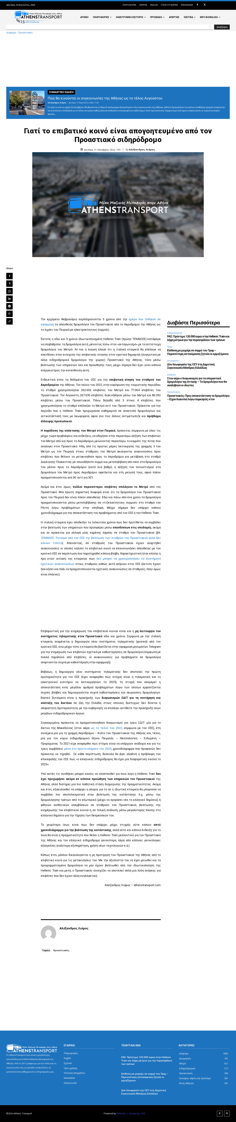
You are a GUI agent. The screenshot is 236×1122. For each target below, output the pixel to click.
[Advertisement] (118, 60)
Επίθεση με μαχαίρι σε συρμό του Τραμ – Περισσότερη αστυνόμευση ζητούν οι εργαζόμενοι (197, 352)
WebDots (121, 1113)
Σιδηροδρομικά (174, 332)
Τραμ (169, 346)
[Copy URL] (9, 321)
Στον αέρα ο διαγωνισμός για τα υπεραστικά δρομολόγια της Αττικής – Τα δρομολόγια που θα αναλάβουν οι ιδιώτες (197, 382)
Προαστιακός (25, 32)
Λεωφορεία (172, 360)
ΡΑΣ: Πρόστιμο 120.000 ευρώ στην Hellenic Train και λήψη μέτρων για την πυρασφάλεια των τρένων (198, 338)
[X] (204, 5)
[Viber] (9, 314)
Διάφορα (11, 32)
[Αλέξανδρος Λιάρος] (48, 933)
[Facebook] (197, 5)
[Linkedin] (9, 298)
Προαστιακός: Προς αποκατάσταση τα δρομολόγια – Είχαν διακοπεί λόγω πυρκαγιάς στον (198, 397)
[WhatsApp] (9, 291)
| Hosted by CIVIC (136, 1113)
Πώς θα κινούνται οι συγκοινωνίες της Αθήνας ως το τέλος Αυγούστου (105, 98)
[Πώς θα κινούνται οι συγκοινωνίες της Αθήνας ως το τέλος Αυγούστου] (26, 103)
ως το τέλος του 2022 (106, 728)
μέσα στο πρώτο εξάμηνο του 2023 (87, 748)
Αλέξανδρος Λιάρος (57, 102)
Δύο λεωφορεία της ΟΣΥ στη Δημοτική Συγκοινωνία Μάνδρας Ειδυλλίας (190, 366)
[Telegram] (9, 306)
